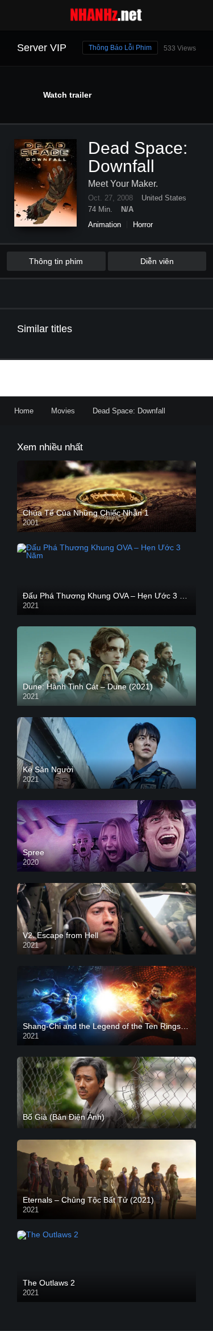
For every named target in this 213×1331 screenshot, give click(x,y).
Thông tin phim (56, 261)
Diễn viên (157, 261)
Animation (104, 224)
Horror (143, 224)
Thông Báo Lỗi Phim (120, 48)
